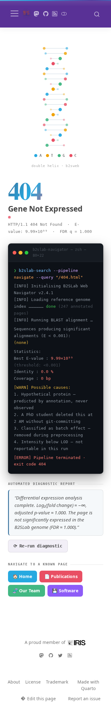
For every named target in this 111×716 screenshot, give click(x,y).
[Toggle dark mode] (64, 13)
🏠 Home (22, 576)
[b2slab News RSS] (55, 13)
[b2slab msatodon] (37, 13)
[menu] (14, 13)
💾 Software (65, 591)
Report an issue (84, 698)
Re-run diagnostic (38, 545)
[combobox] (97, 14)
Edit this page (41, 698)
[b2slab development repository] (46, 13)
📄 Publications (61, 576)
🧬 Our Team (26, 591)
